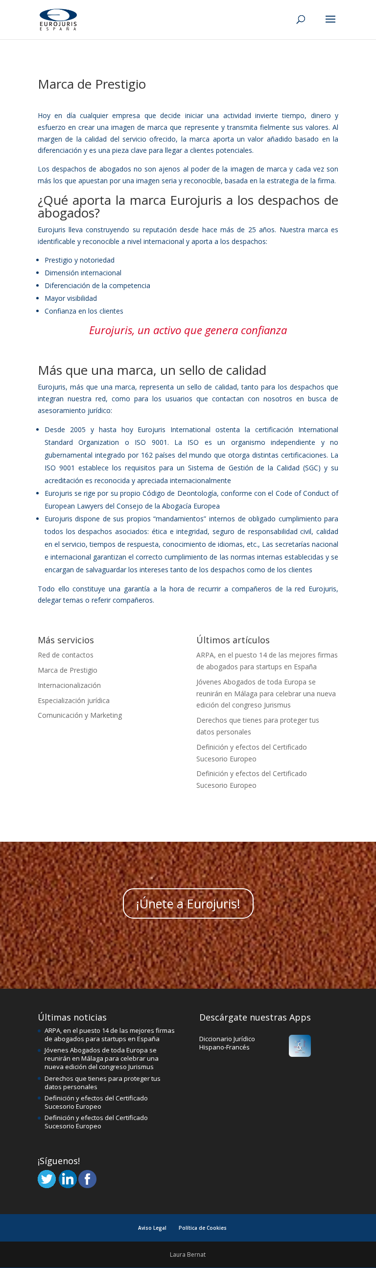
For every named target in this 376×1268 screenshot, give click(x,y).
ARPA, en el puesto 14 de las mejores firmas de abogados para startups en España (110, 1034)
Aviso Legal (152, 1227)
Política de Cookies (203, 1227)
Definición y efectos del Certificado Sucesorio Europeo (96, 1102)
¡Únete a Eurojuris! (188, 903)
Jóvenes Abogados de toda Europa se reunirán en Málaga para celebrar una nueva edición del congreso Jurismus (266, 693)
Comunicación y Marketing (80, 715)
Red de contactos (66, 654)
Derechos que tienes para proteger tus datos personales (103, 1082)
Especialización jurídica (74, 700)
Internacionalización (69, 685)
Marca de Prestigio (67, 670)
